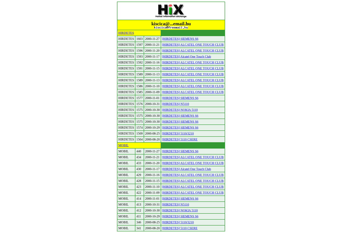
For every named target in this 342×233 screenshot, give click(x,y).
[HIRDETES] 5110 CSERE (180, 139)
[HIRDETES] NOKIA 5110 (180, 109)
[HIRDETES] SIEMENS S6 (180, 38)
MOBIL (123, 145)
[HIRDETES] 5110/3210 (178, 133)
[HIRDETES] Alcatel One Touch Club (186, 56)
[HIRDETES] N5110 (175, 104)
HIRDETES (126, 33)
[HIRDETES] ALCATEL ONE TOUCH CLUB (193, 44)
